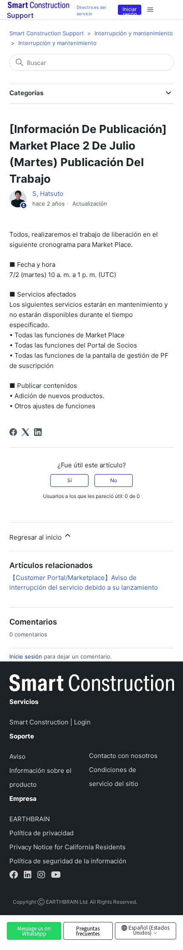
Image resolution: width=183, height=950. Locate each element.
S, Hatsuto (47, 193)
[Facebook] (13, 432)
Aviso (17, 756)
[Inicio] (91, 684)
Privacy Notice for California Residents (67, 847)
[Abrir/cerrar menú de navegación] (150, 10)
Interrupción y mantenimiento (133, 33)
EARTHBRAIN (29, 819)
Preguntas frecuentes (88, 931)
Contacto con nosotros (123, 756)
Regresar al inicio (36, 537)
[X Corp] (25, 432)
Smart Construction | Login (50, 722)
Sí (69, 480)
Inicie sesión (25, 656)
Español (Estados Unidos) (148, 930)
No (113, 480)
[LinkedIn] (38, 432)
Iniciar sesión (130, 10)
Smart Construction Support (46, 33)
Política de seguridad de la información (67, 861)
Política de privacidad (41, 833)
